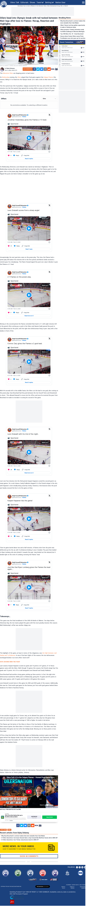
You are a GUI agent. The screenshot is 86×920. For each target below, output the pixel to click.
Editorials (24, 2)
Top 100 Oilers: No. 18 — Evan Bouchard (71, 34)
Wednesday (5, 77)
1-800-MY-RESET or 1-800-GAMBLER (37, 892)
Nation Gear (60, 2)
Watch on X (45, 128)
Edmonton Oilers (8, 73)
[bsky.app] (41, 69)
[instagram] (80, 867)
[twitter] (38, 69)
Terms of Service (72, 887)
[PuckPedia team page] (56, 69)
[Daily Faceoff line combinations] (52, 69)
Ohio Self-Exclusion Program (19, 894)
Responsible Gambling (83, 887)
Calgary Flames (48, 77)
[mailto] (45, 69)
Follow (24, 116)
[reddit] (49, 69)
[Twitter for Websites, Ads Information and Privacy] (49, 151)
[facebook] (34, 69)
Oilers (19, 77)
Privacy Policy (63, 887)
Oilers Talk (14, 2)
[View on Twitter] (49, 116)
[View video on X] (29, 138)
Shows (32, 2)
